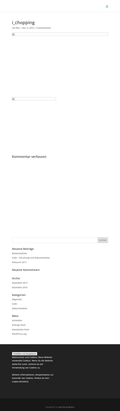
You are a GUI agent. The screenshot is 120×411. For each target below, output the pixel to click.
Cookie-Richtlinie (20, 381)
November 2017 (20, 282)
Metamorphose (19, 253)
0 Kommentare (43, 27)
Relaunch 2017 (19, 262)
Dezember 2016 (19, 287)
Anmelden (17, 320)
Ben (18, 27)
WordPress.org (19, 333)
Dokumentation (19, 308)
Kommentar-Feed (20, 329)
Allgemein (17, 299)
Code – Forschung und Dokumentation (31, 257)
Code (14, 303)
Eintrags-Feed (18, 325)
